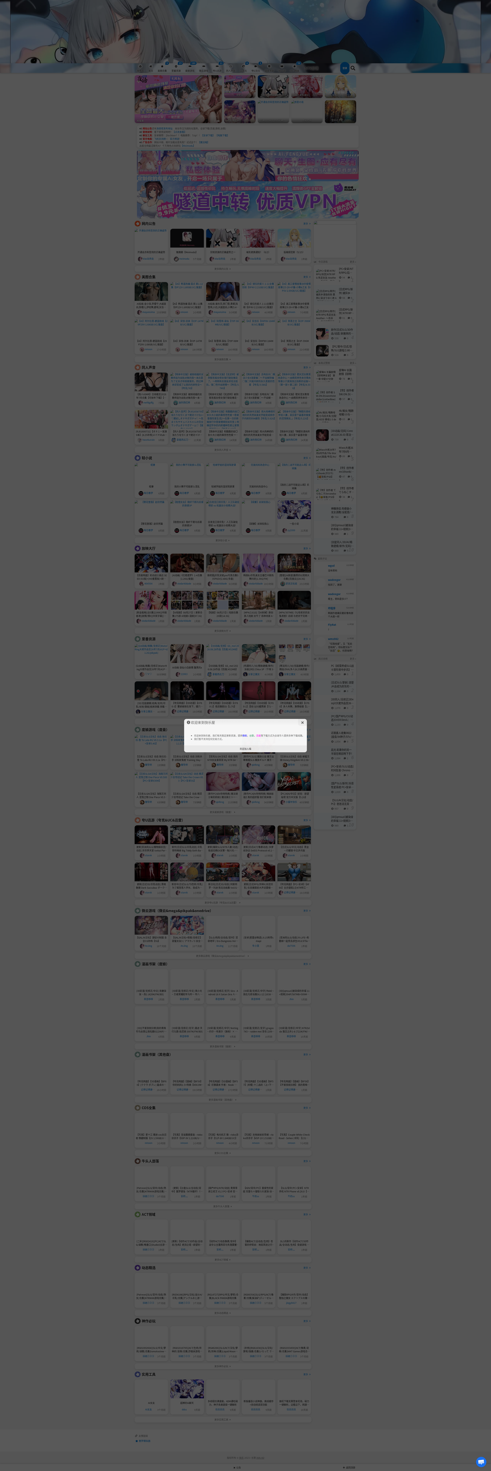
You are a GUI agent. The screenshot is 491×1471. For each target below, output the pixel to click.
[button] (481, 1462)
